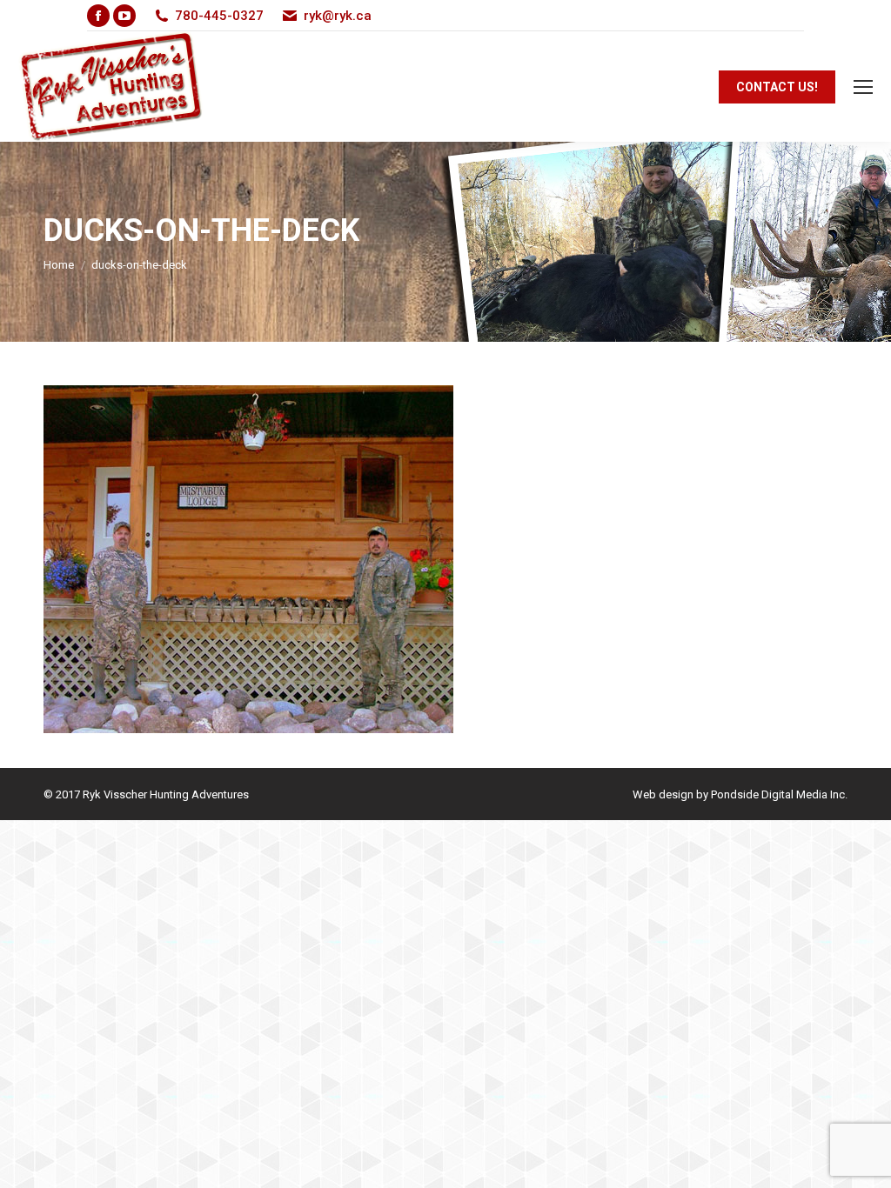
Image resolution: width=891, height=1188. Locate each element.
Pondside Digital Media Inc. (779, 794)
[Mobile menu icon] (863, 87)
